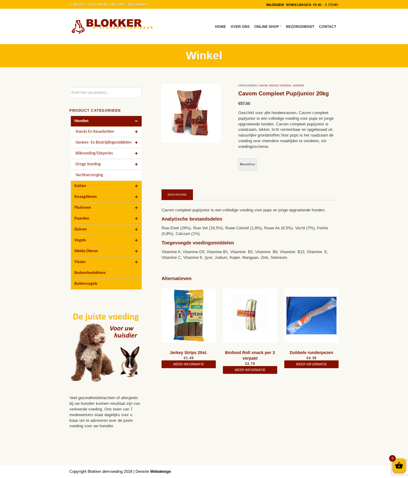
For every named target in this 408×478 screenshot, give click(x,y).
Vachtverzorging (89, 175)
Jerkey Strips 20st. (188, 352)
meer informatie (188, 364)
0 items (332, 5)
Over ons (240, 27)
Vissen (80, 262)
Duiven (80, 229)
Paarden (81, 218)
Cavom (263, 85)
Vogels (80, 240)
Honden (298, 85)
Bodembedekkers (90, 273)
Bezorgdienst (300, 27)
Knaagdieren (85, 197)
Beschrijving (177, 194)
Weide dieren (86, 251)
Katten (80, 186)
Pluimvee (82, 207)
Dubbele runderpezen (311, 352)
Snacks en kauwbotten (95, 131)
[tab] (177, 194)
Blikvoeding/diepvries (94, 153)
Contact (327, 27)
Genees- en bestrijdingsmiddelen (103, 142)
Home (220, 27)
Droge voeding (280, 85)
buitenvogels (85, 284)
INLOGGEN (275, 5)
